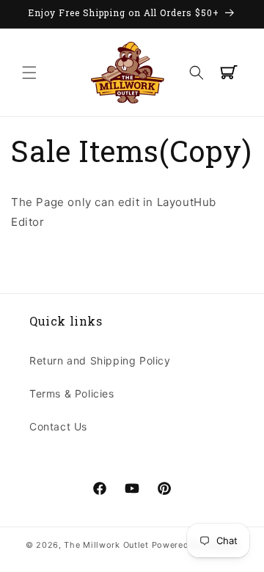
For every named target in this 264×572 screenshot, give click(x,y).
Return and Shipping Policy (100, 360)
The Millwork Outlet (106, 545)
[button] (29, 72)
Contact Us (58, 426)
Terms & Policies (71, 393)
